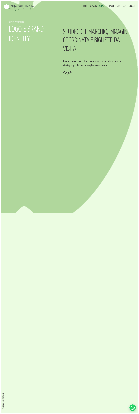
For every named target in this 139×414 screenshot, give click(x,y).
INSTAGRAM (3, 397)
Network (93, 6)
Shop (118, 6)
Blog (124, 6)
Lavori (111, 6)
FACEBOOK (3, 406)
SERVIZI (11, 22)
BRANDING (20, 22)
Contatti (132, 6)
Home (85, 6)
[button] (132, 407)
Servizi (101, 6)
